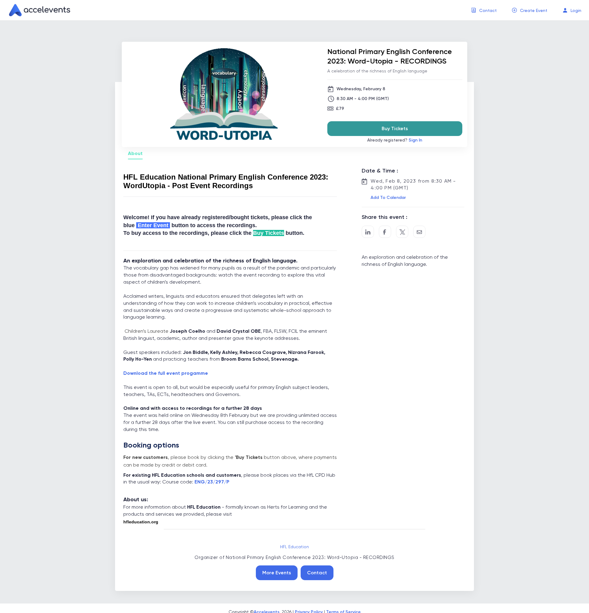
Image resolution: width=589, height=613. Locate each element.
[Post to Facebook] (385, 232)
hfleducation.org (140, 521)
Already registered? (394, 140)
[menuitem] (484, 10)
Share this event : (384, 217)
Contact (317, 573)
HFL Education (294, 546)
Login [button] (576, 10)
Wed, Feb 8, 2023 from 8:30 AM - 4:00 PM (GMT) (413, 184)
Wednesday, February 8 (361, 88)
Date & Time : (380, 170)
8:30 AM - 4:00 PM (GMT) (363, 98)
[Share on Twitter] (402, 232)
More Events (276, 573)
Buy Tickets (395, 128)
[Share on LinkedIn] (368, 232)
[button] (387, 198)
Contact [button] (488, 10)
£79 (340, 108)
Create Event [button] (533, 10)
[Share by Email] (419, 232)
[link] (37, 10)
